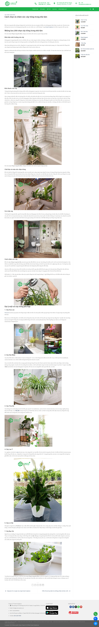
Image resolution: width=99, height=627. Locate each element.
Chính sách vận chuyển (11, 621)
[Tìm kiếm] (90, 9)
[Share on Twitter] (35, 585)
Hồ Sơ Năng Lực (62, 9)
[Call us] (78, 607)
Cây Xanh (42, 9)
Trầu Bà (17, 410)
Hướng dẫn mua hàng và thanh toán (42, 621)
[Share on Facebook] (32, 585)
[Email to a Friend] (38, 585)
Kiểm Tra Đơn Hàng (10, 622)
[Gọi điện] (96, 614)
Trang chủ (35, 9)
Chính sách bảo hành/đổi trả (24, 621)
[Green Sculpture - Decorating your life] (11, 3)
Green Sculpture (49, 27)
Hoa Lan (7, 312)
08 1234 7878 (17, 615)
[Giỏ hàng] (93, 9)
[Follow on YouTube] (81, 607)
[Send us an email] (76, 607)
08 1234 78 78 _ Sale (44, 3)
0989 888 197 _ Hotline (45, 4)
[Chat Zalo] (96, 619)
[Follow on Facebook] (70, 607)
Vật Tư (49, 9)
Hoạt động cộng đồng (10, 14)
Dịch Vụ (54, 9)
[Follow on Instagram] (73, 607)
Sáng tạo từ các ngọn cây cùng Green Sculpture (18, 591)
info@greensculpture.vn (85, 4)
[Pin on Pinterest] (40, 585)
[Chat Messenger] (96, 624)
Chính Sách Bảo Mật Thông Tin (60, 621)
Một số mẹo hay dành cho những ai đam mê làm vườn (55, 591)
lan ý (18, 452)
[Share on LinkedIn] (43, 585)
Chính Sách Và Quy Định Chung (77, 621)
